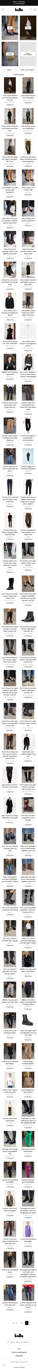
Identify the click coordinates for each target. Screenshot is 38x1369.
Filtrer (9, 70)
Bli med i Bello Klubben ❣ (19, 1342)
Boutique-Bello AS (19, 1362)
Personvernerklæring (19, 1352)
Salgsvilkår (19, 1356)
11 (22, 1323)
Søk (19, 1349)
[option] (19, 3)
